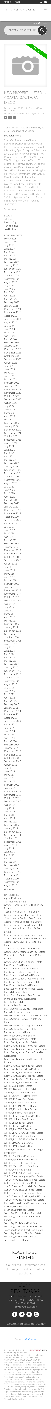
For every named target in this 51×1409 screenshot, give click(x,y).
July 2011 (9, 848)
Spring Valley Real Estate (17, 1240)
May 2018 (9, 573)
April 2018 (9, 577)
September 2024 (12, 319)
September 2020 (12, 479)
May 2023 (9, 372)
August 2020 (10, 483)
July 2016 (9, 647)
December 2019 (12, 510)
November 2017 (12, 593)
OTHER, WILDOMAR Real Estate (21, 1172)
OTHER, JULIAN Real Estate (19, 1119)
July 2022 (9, 406)
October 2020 (11, 476)
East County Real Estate (16, 965)
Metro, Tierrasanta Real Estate (20, 1038)
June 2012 (9, 811)
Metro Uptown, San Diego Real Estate (23, 1025)
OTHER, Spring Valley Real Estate (21, 1159)
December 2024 (12, 309)
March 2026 (10, 258)
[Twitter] (22, 1314)
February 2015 (11, 704)
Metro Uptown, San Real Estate (20, 1028)
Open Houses (11, 225)
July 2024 (9, 325)
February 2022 (11, 423)
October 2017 (11, 597)
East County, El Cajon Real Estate (21, 968)
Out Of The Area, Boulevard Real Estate (24, 1179)
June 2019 (9, 530)
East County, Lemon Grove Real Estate (24, 978)
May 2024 (9, 332)
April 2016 (9, 657)
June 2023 (9, 369)
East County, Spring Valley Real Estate (23, 988)
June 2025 (9, 288)
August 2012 (10, 804)
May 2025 (9, 292)
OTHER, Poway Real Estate (18, 1142)
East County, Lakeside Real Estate (21, 975)
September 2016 (12, 640)
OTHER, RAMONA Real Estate (20, 1146)
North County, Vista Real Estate (20, 1082)
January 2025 (11, 305)
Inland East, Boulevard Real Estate (22, 995)
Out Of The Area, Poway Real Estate (22, 1193)
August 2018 (10, 563)
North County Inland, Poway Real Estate (24, 1045)
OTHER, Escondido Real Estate (20, 1109)
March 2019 (10, 540)
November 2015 (12, 674)
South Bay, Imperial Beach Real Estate (23, 1229)
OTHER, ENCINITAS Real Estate (21, 1106)
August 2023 (10, 362)
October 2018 (11, 557)
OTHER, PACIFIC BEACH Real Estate (23, 1139)
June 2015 (9, 691)
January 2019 (11, 546)
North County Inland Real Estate (20, 1042)
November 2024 (12, 312)
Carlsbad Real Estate (15, 901)
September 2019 (12, 520)
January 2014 (11, 747)
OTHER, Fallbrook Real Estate (19, 1112)
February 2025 (11, 302)
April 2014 (9, 737)
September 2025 (12, 278)
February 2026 (11, 262)
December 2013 (12, 751)
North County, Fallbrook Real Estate (22, 1072)
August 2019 (10, 523)
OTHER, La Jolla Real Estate (18, 1122)
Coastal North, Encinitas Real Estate (23, 921)
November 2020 (12, 473)
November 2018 (12, 553)
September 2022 (12, 399)
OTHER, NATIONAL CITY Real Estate (23, 1132)
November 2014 (12, 714)
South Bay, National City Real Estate (22, 1233)
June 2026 (9, 248)
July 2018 (9, 567)
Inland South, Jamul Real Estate (20, 998)
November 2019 (12, 513)
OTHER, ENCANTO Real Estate (20, 1102)
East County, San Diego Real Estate (22, 982)
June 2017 (9, 610)
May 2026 (9, 252)
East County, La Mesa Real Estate (21, 971)
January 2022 (11, 426)
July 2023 (9, 365)
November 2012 (12, 794)
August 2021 (10, 443)
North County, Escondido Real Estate (23, 1065)
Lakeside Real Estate (15, 1005)
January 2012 (11, 828)
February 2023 (11, 382)
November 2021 (12, 433)
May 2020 (9, 493)
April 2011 (9, 858)
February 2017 (11, 623)
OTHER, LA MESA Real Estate (19, 1126)
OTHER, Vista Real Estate (17, 1169)
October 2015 (11, 677)
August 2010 (10, 885)
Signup (7, 2)
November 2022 (12, 392)
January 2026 (11, 265)
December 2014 (12, 711)
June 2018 (9, 570)
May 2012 (9, 814)
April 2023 (9, 376)
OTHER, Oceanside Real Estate (20, 1136)
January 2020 (11, 506)
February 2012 (11, 825)
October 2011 (11, 838)
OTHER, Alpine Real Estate (18, 1085)
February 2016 (11, 664)
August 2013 (10, 764)
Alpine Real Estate (13, 898)
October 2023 (11, 355)
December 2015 (12, 670)
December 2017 (12, 590)
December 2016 (12, 630)
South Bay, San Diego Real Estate (21, 1236)
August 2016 (10, 644)
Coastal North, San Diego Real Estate (23, 935)
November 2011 (12, 835)
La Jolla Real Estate (14, 1002)
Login (17, 2)
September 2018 (12, 560)
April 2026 (9, 255)
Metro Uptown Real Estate (18, 1012)
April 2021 (9, 456)
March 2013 (10, 781)
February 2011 (11, 865)
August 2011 (10, 845)
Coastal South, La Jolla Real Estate (22, 948)
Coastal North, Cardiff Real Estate (22, 911)
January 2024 (11, 345)
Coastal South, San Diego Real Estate (29, 113)
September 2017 (12, 600)
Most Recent (10, 238)
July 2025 (9, 285)
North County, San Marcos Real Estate (23, 1075)
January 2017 (11, 627)
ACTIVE (34, 23)
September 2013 (12, 761)
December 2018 (12, 550)
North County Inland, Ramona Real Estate (25, 1048)
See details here (12, 135)
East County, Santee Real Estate (20, 985)
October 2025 (11, 275)
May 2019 (9, 533)
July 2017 (9, 607)
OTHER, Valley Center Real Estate (22, 1166)
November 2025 (12, 272)
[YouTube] (29, 1314)
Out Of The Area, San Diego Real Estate (24, 1196)
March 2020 (10, 500)
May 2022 (9, 412)
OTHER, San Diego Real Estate (20, 1156)
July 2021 (9, 446)
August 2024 (10, 322)
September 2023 (12, 359)
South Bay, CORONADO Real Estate (23, 1226)
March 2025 (10, 299)
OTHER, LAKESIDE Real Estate (20, 1129)
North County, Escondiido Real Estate (23, 1069)
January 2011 (11, 868)
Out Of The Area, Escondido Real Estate (24, 1186)
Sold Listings (10, 229)
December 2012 (12, 791)
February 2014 (11, 744)
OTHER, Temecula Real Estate (19, 1163)
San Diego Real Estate (15, 1206)
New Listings (11, 222)
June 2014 (9, 731)
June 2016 (9, 650)
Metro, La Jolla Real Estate (18, 1032)
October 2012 (11, 798)
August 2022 (10, 402)
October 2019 (11, 516)
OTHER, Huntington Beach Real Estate (24, 1116)
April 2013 (9, 778)
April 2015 (9, 697)
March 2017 (10, 620)
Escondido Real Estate (15, 992)
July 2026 (9, 245)
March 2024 (10, 339)
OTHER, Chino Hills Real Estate (20, 1095)
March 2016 (10, 660)
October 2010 (11, 878)
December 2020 (12, 469)
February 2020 (11, 503)
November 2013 (12, 754)
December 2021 (12, 429)
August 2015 (10, 684)
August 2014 (10, 724)
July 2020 (9, 486)
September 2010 (12, 881)
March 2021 (10, 459)
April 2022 (9, 416)
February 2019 (11, 543)
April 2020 (9, 496)
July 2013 (9, 768)
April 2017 (9, 617)
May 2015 (9, 694)
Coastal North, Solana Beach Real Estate (25, 938)
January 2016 (11, 667)
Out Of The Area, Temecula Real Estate (24, 1199)
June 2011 (9, 851)
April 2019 (9, 536)
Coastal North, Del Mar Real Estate (22, 918)
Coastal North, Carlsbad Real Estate (22, 914)
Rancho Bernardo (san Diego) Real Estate (25, 1203)
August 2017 (10, 603)
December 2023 (12, 349)
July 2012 (9, 808)
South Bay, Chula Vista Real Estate (21, 1223)
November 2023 (12, 352)
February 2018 (11, 583)
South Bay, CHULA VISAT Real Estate (23, 1213)
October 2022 (11, 396)
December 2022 (12, 389)
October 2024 (11, 315)
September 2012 (12, 801)
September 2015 (12, 680)
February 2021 (11, 463)
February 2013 (11, 784)
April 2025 (9, 295)
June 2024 (9, 329)
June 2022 (9, 409)
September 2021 (12, 439)
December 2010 (12, 871)
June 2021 (9, 449)
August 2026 (10, 242)
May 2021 (9, 453)
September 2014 (12, 721)
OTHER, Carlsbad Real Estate (19, 1092)
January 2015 (11, 707)
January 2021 (11, 466)
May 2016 (9, 654)
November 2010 (12, 875)
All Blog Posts (11, 219)
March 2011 (10, 861)
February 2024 (11, 342)
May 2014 (9, 734)
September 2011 (12, 841)
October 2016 (11, 637)
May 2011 (9, 855)
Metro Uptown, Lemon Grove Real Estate (25, 1015)
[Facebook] (14, 1314)
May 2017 (9, 613)
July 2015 (9, 687)
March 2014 (10, 741)
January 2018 (11, 587)
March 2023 (10, 379)
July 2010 (9, 888)
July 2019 (9, 526)
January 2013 (11, 788)
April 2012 (9, 818)
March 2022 (10, 419)
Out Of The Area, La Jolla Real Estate (23, 1189)
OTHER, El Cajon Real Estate (19, 1099)
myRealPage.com (30, 1339)
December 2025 (12, 268)
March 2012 (10, 821)
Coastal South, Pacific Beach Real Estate (24, 951)
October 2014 (11, 717)
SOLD (45, 23)
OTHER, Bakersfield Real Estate (20, 1089)
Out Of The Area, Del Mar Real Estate (23, 1183)
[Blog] (36, 1314)
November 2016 (12, 634)
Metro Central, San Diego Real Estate (23, 1008)
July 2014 (9, 727)
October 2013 (11, 757)
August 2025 (10, 282)
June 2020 (9, 489)
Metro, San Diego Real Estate (19, 1035)
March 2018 (10, 580)
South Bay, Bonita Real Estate (19, 1209)
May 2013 (9, 774)
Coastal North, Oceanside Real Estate (23, 925)
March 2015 (10, 701)
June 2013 (9, 771)
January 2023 (11, 386)
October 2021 (11, 436)
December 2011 (12, 831)
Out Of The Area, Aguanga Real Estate (23, 1176)
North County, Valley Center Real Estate (25, 1079)
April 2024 (9, 335)
